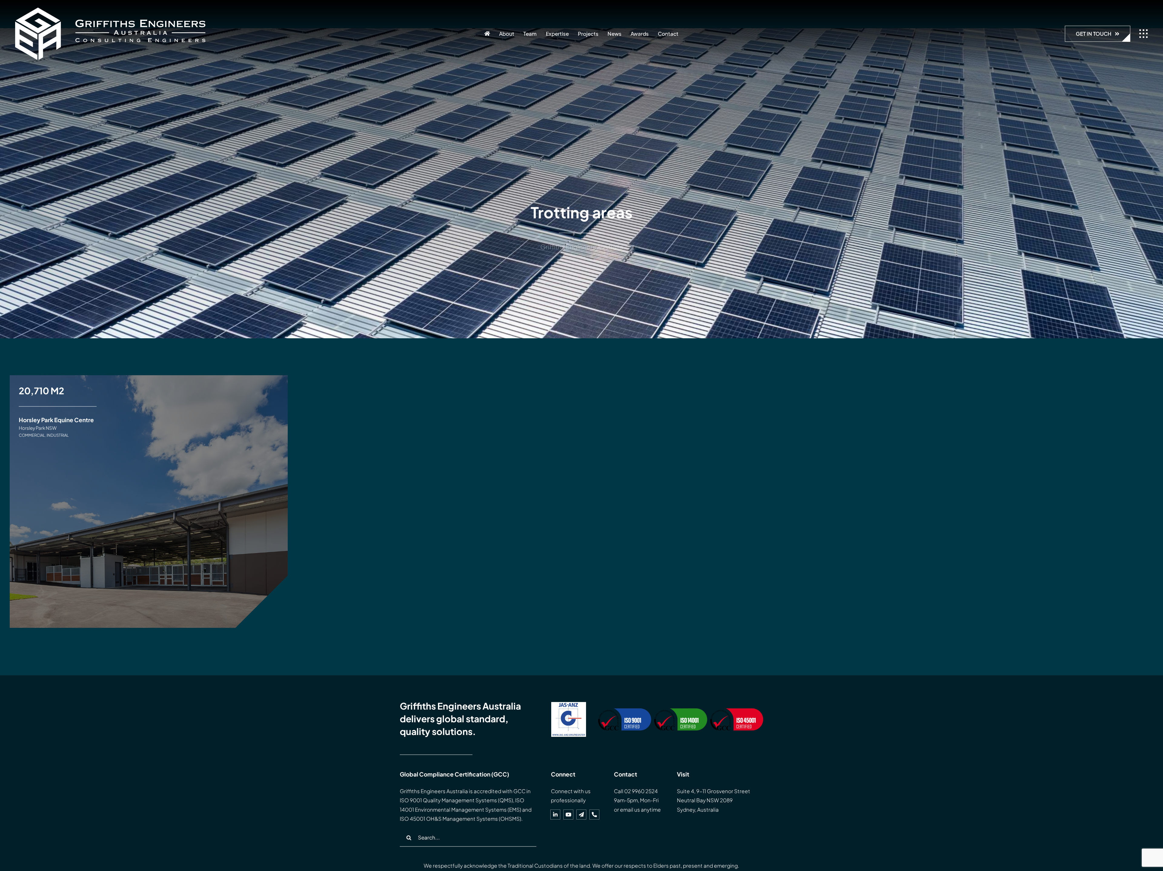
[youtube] (568, 815)
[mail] (581, 815)
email (626, 809)
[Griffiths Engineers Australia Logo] (110, 10)
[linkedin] (555, 815)
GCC (519, 791)
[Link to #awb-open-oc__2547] (1143, 33)
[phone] (594, 815)
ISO (404, 800)
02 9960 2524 (641, 791)
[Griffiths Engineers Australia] (487, 33)
